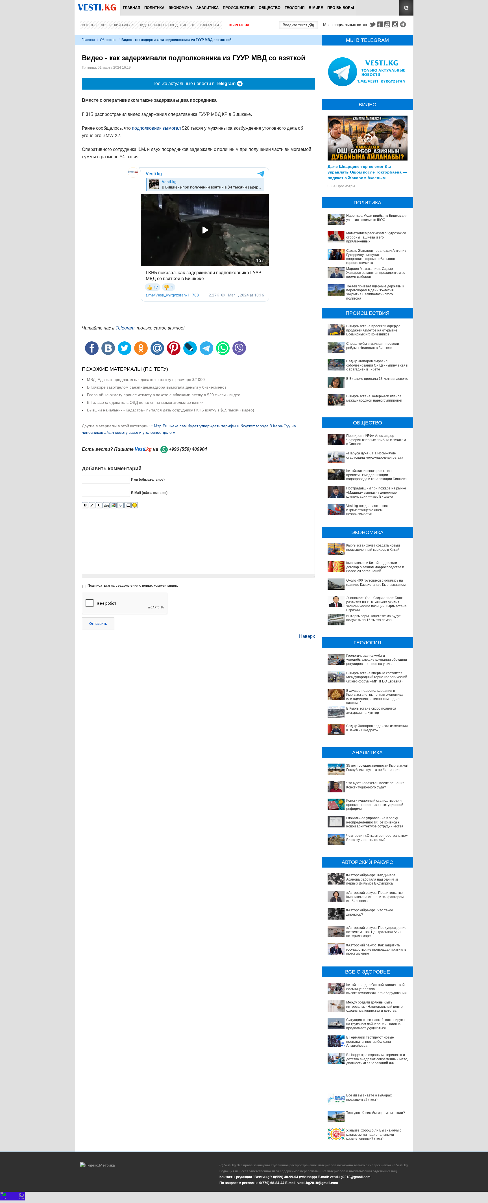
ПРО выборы (340, 8)
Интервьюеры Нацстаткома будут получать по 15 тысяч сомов (373, 618)
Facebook (380, 24)
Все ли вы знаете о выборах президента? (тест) (369, 1097)
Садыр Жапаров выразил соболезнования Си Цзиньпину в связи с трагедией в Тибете (377, 365)
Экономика (180, 8)
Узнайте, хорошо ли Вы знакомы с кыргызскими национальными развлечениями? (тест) (373, 1134)
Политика (154, 8)
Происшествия (238, 8)
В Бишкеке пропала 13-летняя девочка (377, 379)
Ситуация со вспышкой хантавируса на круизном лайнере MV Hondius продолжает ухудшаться (375, 1024)
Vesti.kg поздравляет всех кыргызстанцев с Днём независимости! (367, 510)
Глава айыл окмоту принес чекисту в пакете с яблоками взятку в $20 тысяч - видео (163, 395)
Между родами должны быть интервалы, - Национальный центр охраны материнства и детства (374, 1006)
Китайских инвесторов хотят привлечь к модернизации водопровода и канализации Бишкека (376, 475)
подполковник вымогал (156, 128)
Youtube (388, 24)
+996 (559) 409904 (188, 449)
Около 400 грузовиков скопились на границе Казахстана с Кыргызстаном (376, 582)
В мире (316, 8)
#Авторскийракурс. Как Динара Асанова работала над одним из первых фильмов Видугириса (372, 879)
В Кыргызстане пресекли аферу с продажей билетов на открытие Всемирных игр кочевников (373, 330)
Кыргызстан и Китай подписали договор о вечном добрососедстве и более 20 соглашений (375, 567)
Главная (131, 8)
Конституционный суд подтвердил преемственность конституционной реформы (374, 805)
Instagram (396, 24)
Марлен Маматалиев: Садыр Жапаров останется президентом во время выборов (375, 273)
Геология (294, 8)
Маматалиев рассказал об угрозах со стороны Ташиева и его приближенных (376, 237)
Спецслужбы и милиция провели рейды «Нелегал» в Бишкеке (372, 346)
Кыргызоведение (170, 25)
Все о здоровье (205, 25)
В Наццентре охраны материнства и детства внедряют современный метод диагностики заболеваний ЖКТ (377, 1059)
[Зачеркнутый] (106, 505)
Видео (145, 25)
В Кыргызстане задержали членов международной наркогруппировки (374, 398)
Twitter (372, 24)
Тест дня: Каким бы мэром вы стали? (375, 1113)
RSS (406, 8)
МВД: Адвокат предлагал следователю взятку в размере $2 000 (146, 379)
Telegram (404, 24)
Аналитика (207, 8)
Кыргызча (239, 25)
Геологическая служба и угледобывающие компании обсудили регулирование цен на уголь (376, 660)
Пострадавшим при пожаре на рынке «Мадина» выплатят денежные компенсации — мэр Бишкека (376, 492)
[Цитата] (120, 505)
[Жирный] (85, 505)
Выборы (89, 25)
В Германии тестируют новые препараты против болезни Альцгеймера (370, 1041)
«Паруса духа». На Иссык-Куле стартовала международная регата (374, 455)
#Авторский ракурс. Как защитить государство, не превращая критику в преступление (376, 949)
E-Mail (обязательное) (149, 493)
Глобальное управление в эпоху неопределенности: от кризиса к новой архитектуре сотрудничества (374, 822)
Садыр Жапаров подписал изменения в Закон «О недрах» (377, 728)
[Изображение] (113, 505)
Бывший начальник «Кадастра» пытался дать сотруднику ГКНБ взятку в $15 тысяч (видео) (170, 410)
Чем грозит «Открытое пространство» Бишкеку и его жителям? (377, 838)
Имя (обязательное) (148, 479)
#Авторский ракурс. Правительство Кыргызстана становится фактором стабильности (375, 897)
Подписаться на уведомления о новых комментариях (133, 586)
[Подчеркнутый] (99, 505)
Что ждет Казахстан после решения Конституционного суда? (375, 785)
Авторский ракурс (118, 25)
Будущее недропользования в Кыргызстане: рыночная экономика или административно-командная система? (374, 697)
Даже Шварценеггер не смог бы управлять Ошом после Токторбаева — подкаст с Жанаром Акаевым (367, 171)
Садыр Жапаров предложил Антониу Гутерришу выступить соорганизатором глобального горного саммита (376, 257)
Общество (269, 8)
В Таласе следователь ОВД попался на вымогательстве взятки (145, 402)
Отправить (98, 624)
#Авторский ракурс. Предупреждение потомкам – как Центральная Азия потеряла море (376, 932)
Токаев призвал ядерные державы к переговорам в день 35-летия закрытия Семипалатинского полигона (375, 292)
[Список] (127, 505)
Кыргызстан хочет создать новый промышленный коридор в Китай (373, 547)
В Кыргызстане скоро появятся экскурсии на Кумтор (371, 710)
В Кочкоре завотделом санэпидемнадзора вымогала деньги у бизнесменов (156, 387)
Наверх (307, 636)
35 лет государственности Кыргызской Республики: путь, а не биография (377, 767)
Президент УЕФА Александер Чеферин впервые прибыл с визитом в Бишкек (376, 440)
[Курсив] (92, 505)
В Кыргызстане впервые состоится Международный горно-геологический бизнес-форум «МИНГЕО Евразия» (376, 677)
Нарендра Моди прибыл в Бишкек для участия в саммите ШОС (377, 218)
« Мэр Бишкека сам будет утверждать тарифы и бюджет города (210, 426)
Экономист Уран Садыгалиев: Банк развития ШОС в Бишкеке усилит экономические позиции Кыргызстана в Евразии (377, 604)
